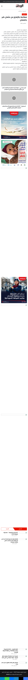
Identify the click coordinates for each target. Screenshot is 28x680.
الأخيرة (7, 529)
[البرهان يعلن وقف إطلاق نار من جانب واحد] (23, 664)
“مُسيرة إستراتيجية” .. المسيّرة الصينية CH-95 (11, 533)
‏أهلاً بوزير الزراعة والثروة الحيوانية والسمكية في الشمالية (13, 1)
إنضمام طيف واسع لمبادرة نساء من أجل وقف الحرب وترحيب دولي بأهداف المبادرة (9, 540)
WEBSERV (8, 674)
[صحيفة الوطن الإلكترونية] (19, 6)
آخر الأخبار (20, 11)
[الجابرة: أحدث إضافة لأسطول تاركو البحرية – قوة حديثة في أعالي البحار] (23, 658)
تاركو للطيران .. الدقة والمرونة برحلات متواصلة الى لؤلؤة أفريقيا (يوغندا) (10, 650)
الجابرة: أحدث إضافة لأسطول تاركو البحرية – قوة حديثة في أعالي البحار (10, 657)
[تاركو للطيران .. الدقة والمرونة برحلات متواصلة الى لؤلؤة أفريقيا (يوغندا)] (23, 651)
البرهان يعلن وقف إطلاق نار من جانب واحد (9, 663)
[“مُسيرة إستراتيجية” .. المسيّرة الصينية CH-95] (23, 534)
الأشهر (20, 529)
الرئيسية (24, 11)
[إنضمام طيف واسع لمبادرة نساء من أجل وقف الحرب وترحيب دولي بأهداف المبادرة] (23, 592)
